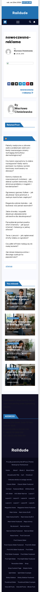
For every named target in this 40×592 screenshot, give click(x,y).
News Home (14, 535)
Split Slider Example (24, 573)
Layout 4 (24, 498)
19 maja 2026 (15, 353)
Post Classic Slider (20, 540)
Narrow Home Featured (15, 531)
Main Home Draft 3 (27, 517)
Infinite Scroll (29, 489)
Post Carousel (25, 535)
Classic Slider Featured (25, 484)
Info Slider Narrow (21, 493)
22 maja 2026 (15, 328)
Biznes (10, 293)
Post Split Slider (10, 559)
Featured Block (18, 489)
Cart (22, 475)
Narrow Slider (29, 531)
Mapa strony (28, 521)
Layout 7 (16, 503)
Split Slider (12, 573)
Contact (8, 489)
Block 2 (22, 470)
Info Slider (9, 493)
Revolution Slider (17, 563)
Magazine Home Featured (26, 507)
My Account (14, 526)
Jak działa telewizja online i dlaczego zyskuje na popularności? (17, 254)
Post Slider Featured (28, 554)
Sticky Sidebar (11, 577)
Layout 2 (8, 498)
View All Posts (10, 587)
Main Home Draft (24, 512)
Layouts (31, 503)
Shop (26, 563)
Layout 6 (9, 503)
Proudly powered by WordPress (17, 462)
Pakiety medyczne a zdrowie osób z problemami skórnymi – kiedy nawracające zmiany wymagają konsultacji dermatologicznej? (18, 150)
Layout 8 (24, 503)
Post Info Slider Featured (15, 549)
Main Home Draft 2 (12, 517)
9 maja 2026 (14, 379)
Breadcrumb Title (13, 475)
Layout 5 (32, 498)
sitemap (9, 266)
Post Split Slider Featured (26, 559)
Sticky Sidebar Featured (26, 577)
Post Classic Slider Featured (14, 545)
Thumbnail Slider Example (26, 582)
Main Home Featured (15, 521)
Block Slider (30, 470)
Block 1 (15, 470)
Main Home (13, 512)
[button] (30, 22)
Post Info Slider (30, 545)
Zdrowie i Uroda (13, 318)
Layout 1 (31, 493)
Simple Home (27, 568)
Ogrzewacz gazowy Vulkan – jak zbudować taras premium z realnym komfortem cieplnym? (19, 194)
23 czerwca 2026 (16, 303)
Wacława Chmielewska (23, 51)
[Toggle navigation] (18, 22)
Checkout (29, 475)
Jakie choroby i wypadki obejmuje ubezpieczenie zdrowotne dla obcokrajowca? (18, 213)
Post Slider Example (12, 554)
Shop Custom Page (14, 568)
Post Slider (29, 549)
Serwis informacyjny (19, 138)
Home (8, 470)
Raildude (20, 13)
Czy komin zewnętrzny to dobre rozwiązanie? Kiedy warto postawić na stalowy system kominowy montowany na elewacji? (19, 166)
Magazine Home (10, 507)
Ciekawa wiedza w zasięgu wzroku (20, 479)
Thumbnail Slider (10, 582)
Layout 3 (16, 498)
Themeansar (24, 465)
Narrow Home (25, 526)
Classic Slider (11, 484)
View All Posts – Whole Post (25, 587)
